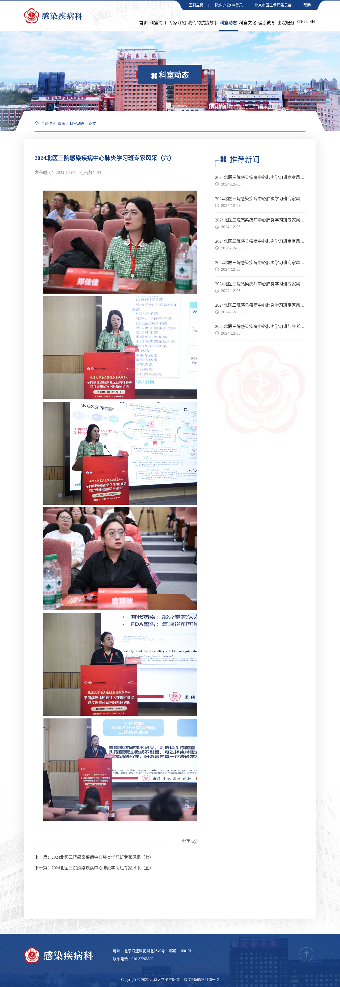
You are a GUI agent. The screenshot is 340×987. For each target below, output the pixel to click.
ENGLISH (305, 21)
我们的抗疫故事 (203, 22)
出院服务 (285, 22)
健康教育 (266, 22)
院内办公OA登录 (229, 5)
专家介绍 (177, 22)
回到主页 (196, 5)
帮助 (307, 5)
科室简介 (158, 22)
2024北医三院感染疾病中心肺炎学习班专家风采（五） (103, 868)
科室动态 (228, 22)
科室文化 (247, 22)
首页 (143, 22)
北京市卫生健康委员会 (273, 5)
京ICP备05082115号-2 (201, 980)
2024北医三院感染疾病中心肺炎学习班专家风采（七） (103, 857)
